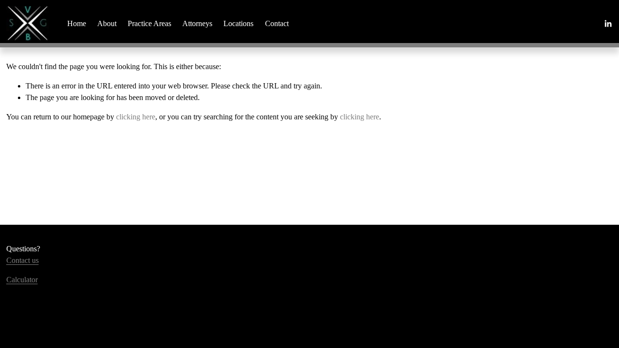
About (107, 23)
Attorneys (197, 23)
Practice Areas (149, 23)
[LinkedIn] (608, 24)
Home (76, 23)
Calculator (22, 280)
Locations (238, 23)
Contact (277, 23)
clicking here (135, 117)
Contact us (22, 260)
